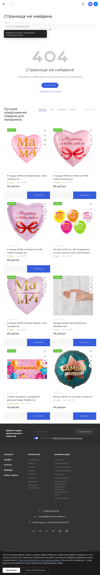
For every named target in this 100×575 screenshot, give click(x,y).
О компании (33, 460)
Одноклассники (46, 531)
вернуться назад (52, 91)
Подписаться (85, 432)
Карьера (32, 474)
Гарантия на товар (63, 471)
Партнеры (32, 481)
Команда (32, 467)
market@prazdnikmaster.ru (51, 516)
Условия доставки (62, 467)
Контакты (32, 478)
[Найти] (83, 4)
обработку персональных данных (67, 438)
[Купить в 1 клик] (45, 140)
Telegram (40, 531)
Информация (62, 454)
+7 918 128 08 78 (50, 511)
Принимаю (11, 570)
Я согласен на (61, 438)
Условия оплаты (62, 463)
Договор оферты (62, 498)
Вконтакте (33, 531)
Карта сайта (11, 475)
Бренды (8, 470)
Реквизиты (59, 474)
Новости (31, 463)
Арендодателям (62, 478)
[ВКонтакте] (95, 4)
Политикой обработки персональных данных (39, 560)
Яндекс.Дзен (66, 531)
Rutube (53, 531)
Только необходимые (35, 570)
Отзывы (31, 471)
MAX (60, 531)
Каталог (8, 454)
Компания (34, 454)
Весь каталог (90, 109)
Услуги (8, 465)
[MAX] (90, 4)
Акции (7, 460)
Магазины (59, 460)
